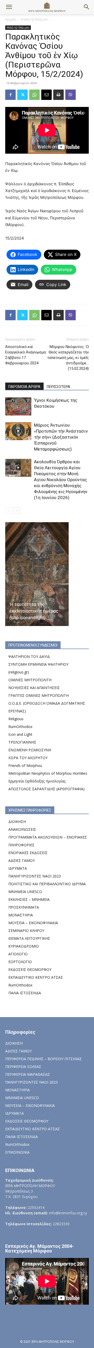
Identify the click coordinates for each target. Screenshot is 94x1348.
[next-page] (17, 510)
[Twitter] (22, 95)
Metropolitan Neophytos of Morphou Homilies (47, 773)
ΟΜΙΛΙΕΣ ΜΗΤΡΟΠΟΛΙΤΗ (29, 679)
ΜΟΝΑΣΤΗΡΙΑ (20, 915)
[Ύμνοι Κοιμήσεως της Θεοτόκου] (18, 406)
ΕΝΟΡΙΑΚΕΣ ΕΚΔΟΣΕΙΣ (28, 852)
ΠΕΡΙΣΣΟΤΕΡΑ (58, 387)
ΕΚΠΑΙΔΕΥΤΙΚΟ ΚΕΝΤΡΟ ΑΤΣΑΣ (35, 977)
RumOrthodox (20, 726)
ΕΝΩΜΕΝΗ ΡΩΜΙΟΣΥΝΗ (29, 749)
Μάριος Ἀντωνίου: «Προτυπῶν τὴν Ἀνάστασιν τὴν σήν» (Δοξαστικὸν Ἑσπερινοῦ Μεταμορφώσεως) (61, 437)
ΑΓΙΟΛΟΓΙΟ (18, 953)
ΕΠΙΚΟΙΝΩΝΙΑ (17, 1152)
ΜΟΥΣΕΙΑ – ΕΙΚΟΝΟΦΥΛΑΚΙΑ (33, 922)
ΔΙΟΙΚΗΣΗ (17, 821)
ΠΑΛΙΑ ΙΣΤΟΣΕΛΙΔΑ (24, 992)
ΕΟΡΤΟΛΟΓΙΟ (20, 961)
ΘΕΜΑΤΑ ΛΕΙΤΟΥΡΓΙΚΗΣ (29, 938)
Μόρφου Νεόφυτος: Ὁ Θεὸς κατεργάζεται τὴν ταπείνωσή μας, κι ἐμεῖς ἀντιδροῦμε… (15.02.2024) (68, 357)
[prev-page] (8, 510)
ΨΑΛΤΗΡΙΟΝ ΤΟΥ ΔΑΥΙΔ (29, 656)
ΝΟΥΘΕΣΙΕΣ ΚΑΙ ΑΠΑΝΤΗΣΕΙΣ (34, 687)
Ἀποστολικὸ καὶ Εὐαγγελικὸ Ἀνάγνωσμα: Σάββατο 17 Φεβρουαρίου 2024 (25, 354)
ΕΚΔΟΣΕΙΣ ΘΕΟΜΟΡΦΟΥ (29, 969)
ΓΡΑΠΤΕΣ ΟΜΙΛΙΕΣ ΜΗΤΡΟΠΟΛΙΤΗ (38, 695)
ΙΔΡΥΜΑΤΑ (17, 868)
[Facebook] (10, 95)
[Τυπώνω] (58, 95)
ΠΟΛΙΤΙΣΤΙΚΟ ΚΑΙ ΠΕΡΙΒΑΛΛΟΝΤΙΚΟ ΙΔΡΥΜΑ (47, 883)
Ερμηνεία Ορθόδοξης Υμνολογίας (37, 781)
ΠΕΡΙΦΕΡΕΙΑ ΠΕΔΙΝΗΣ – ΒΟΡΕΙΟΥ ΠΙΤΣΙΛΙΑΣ (43, 1058)
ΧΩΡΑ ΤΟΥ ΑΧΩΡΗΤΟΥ (28, 757)
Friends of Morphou (25, 765)
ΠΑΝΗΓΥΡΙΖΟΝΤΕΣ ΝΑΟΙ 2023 (34, 876)
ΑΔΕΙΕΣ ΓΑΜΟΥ (21, 860)
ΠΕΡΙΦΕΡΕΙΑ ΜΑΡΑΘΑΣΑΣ (27, 1074)
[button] (9, 7)
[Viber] (70, 95)
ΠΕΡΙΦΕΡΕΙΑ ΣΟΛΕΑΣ (23, 1066)
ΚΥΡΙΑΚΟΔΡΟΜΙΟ (23, 946)
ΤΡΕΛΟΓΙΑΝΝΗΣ (22, 742)
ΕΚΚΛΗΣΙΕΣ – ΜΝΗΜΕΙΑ (29, 899)
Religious (16, 718)
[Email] (46, 95)
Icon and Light (20, 734)
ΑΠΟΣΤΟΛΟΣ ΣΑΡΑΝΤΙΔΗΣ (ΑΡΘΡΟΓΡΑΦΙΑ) (46, 788)
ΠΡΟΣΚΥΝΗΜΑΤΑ (23, 907)
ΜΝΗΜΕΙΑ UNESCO (25, 891)
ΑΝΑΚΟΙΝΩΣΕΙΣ (22, 829)
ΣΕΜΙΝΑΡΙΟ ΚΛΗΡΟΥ (26, 930)
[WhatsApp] (34, 95)
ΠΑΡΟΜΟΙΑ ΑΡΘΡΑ (24, 387)
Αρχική (10, 19)
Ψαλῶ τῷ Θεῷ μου (34, 19)
